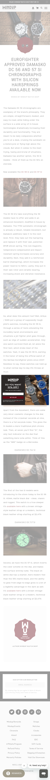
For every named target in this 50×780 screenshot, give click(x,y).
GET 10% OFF (13, 397)
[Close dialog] (47, 376)
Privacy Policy (17, 401)
